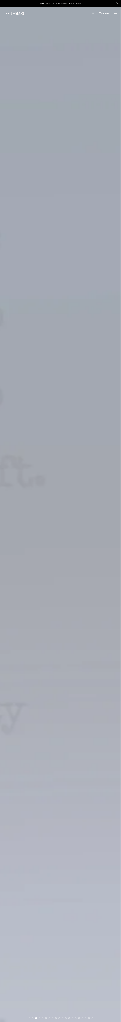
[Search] (93, 13)
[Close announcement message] (117, 3)
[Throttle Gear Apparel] (14, 13)
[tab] (29, 1018)
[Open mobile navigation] (115, 13)
